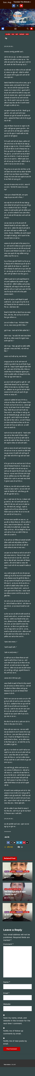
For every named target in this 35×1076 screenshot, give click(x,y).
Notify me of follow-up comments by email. (13, 1032)
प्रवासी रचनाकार (19, 871)
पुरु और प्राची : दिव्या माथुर (12, 915)
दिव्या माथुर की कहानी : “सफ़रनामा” (15, 874)
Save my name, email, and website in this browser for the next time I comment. (16, 1021)
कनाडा (13, 34)
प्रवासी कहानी (22, 34)
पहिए (19, 847)
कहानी (17, 34)
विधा (19, 889)
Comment (8, 944)
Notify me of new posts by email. (15, 1042)
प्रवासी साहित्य (26, 871)
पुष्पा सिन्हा (15, 889)
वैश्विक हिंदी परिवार (17, 22)
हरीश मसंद (10, 847)
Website (6, 1004)
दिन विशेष (10, 889)
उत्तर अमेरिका (8, 34)
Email (6, 993)
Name (6, 982)
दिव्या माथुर (7, 871)
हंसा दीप (27, 34)
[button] (28, 29)
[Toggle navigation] (15, 28)
